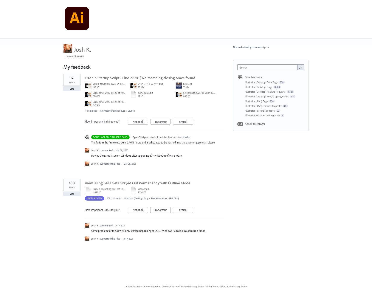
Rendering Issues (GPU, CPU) (165, 198)
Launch (131, 110)
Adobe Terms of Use (215, 286)
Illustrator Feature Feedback (260, 110)
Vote (72, 88)
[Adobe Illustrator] (77, 19)
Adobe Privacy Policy (236, 286)
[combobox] (269, 67)
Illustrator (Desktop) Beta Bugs (261, 82)
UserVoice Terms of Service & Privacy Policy (183, 286)
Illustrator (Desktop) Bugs (112, 110)
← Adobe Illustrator (73, 56)
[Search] (300, 67)
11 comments (91, 110)
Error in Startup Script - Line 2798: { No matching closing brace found (140, 77)
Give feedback (253, 77)
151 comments (114, 198)
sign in (265, 47)
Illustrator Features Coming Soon (262, 115)
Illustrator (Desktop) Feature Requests (265, 91)
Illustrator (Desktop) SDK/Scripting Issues (267, 96)
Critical (186, 122)
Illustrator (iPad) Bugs (256, 101)
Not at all (140, 122)
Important (163, 122)
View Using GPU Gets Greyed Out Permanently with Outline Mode (137, 183)
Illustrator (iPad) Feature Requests (263, 105)
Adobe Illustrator (255, 124)
